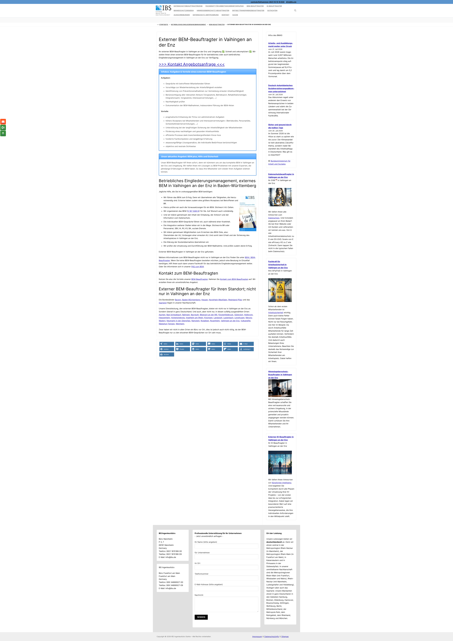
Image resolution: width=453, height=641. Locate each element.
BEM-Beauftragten (199, 279)
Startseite (163, 24)
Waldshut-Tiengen (167, 324)
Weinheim (180, 324)
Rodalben (205, 320)
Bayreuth (195, 314)
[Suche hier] (295, 10)
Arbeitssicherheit (275, 312)
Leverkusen (239, 317)
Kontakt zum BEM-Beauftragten (234, 279)
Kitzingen (208, 317)
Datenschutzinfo (271, 636)
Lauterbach (228, 317)
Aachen (162, 314)
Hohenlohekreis (178, 317)
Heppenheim (164, 317)
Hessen (204, 300)
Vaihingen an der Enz (230, 320)
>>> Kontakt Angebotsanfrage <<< (192, 64)
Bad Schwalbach (173, 314)
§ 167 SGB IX (193, 211)
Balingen (186, 314)
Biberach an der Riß (208, 314)
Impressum (257, 636)
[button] (166, 344)
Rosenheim (215, 320)
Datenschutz (273, 218)
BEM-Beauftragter (216, 24)
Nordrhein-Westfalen (218, 300)
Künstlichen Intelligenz (281, 482)
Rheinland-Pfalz (235, 300)
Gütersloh (238, 314)
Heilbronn (248, 314)
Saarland (163, 303)
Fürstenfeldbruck (225, 314)
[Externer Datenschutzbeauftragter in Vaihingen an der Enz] (280, 205)
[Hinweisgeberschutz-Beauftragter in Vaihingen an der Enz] (280, 396)
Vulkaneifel (245, 320)
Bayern (178, 300)
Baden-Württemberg (191, 300)
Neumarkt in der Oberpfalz (178, 320)
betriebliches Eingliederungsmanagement (188, 24)
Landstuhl (218, 317)
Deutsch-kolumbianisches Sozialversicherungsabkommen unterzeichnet (281, 88)
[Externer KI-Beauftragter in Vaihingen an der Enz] (280, 473)
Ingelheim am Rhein (194, 317)
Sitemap (285, 636)
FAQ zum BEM (197, 266)
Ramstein (195, 320)
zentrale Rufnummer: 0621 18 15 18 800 (267, 2)
